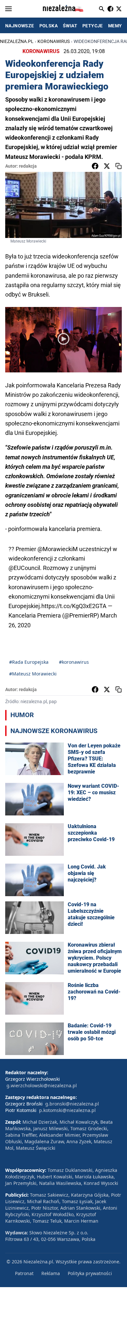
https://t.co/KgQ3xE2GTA (73, 606)
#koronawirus (74, 662)
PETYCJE (92, 25)
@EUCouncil (24, 567)
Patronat (24, 1273)
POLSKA (48, 25)
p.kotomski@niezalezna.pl (67, 1110)
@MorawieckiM (57, 549)
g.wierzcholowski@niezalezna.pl (42, 1085)
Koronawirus (53, 41)
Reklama (50, 1273)
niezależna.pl (17, 41)
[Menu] (8, 9)
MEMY (115, 25)
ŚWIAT (70, 25)
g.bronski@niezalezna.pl (72, 1104)
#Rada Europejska (29, 662)
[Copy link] (118, 166)
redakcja (28, 166)
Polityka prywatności (90, 1273)
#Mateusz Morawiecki (33, 674)
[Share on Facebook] (95, 166)
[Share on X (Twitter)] (107, 166)
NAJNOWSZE (19, 25)
